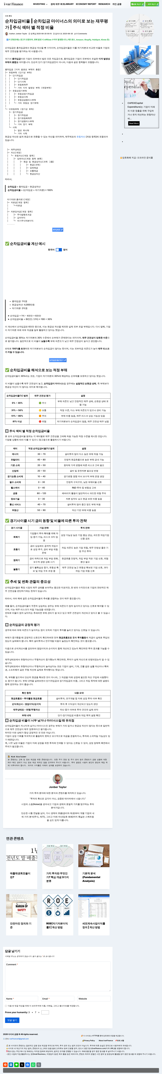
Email (46, 998)
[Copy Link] (38, 1064)
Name (10, 998)
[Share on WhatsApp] (33, 1064)
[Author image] (6, 33)
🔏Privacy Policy (88, 1040)
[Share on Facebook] (27, 1064)
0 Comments (81, 34)
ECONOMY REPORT (86, 4)
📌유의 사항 (119, 1040)
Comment (12, 964)
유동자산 (81, 136)
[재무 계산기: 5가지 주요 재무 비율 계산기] (139, 60)
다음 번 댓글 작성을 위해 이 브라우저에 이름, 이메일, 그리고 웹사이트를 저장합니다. (43, 1006)
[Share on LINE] (16, 1064)
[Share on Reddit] (5, 1064)
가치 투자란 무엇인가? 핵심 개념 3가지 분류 (57, 877)
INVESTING (39, 4)
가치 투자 (8, 16)
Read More (134, 124)
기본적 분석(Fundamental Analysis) (91, 877)
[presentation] (21, 855)
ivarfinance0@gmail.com (19, 1039)
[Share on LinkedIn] (11, 1064)
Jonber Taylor (21, 34)
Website (83, 998)
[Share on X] (22, 1064)
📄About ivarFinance (105, 1040)
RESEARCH (104, 4)
